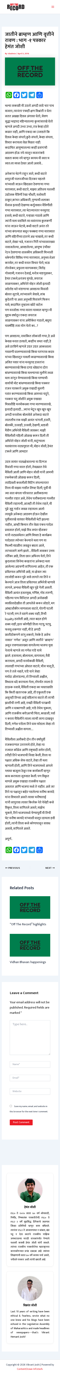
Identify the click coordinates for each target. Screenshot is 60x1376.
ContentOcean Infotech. (30, 1369)
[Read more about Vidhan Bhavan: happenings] (30, 945)
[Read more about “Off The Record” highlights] (30, 907)
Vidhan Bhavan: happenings (28, 962)
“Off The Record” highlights (28, 924)
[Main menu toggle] (53, 7)
